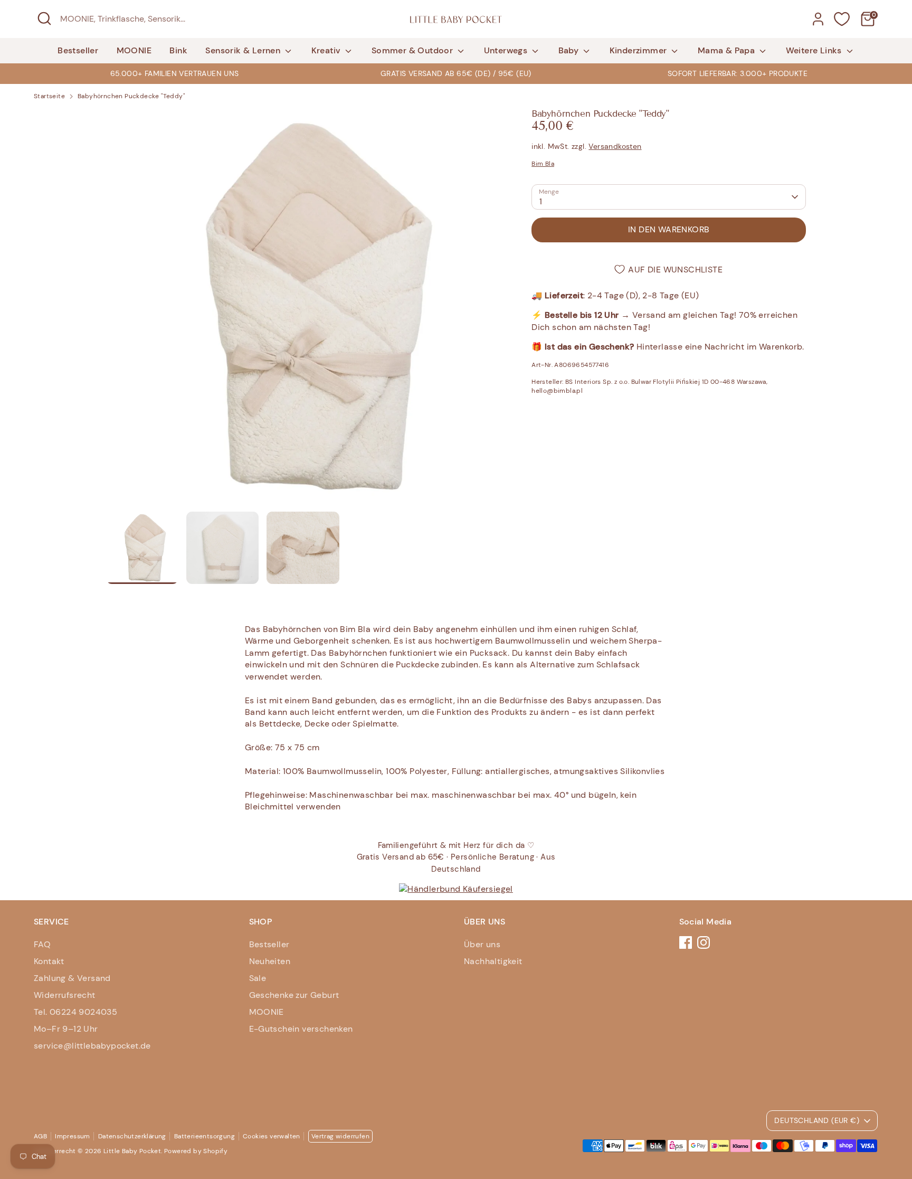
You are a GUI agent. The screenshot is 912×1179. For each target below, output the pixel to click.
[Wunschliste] (841, 19)
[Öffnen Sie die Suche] (44, 18)
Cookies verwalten (271, 1136)
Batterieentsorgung (204, 1136)
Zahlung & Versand (72, 978)
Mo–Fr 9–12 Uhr (66, 1028)
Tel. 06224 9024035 (75, 1011)
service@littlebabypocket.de (92, 1045)
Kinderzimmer (639, 50)
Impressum (72, 1136)
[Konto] (818, 19)
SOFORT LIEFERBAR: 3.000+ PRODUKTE (738, 73)
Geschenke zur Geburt (294, 995)
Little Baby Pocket (132, 1151)
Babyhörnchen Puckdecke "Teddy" (131, 96)
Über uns (482, 944)
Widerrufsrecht (65, 995)
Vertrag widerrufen (340, 1136)
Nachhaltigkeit (493, 961)
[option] (455, 73)
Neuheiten (270, 961)
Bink (178, 50)
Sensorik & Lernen (243, 50)
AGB (40, 1136)
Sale (258, 978)
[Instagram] (703, 942)
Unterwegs (507, 50)
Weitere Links (815, 50)
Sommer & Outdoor (413, 50)
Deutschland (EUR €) (816, 1120)
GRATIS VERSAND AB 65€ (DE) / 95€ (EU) (456, 73)
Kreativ (327, 50)
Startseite (49, 96)
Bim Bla (542, 163)
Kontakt (49, 961)
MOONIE (134, 50)
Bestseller (78, 50)
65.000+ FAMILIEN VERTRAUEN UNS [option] (174, 73)
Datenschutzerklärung (132, 1136)
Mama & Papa (727, 50)
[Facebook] (685, 942)
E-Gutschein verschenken (301, 1028)
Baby (569, 50)
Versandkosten (614, 146)
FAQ (42, 944)
